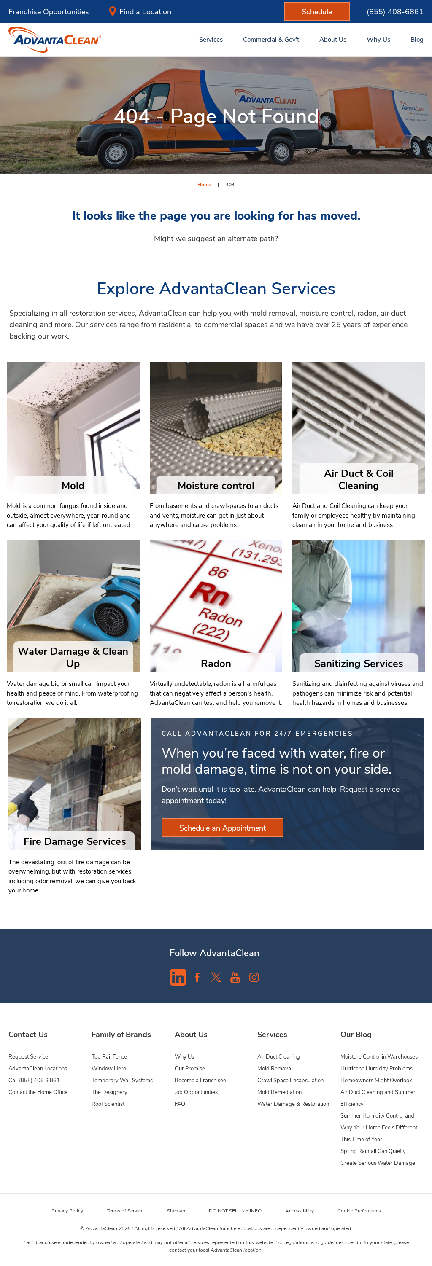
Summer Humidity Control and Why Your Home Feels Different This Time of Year (378, 1127)
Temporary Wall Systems (122, 1079)
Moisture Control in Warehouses (379, 1056)
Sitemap (176, 1210)
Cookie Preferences (359, 1210)
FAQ (180, 1103)
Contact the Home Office (38, 1091)
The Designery (109, 1091)
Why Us (184, 1056)
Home (204, 184)
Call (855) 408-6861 (34, 1079)
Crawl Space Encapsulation (290, 1079)
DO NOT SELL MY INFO (235, 1210)
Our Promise (190, 1068)
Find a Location (145, 11)
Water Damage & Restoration (293, 1103)
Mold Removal (274, 1068)
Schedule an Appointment (222, 827)
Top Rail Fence (109, 1056)
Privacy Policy (67, 1210)
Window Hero (109, 1068)
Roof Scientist (108, 1103)
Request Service (28, 1056)
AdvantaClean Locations (37, 1068)
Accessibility (299, 1210)
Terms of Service (125, 1210)
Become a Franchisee (200, 1079)
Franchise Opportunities (48, 11)
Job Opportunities (196, 1091)
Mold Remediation (279, 1091)
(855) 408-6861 (395, 11)
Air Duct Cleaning (278, 1056)
